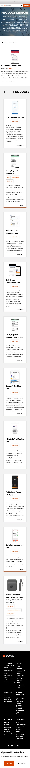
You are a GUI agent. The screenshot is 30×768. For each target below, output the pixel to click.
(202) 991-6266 (8, 679)
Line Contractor (8, 701)
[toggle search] (21, 5)
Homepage (5, 42)
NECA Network (20, 734)
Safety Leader (7, 699)
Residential (20, 680)
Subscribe (26, 5)
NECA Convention (20, 724)
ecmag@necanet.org (9, 682)
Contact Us (7, 731)
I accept (9, 763)
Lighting (19, 677)
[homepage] (7, 5)
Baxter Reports (20, 707)
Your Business (20, 684)
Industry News (20, 675)
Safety (18, 682)
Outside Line (20, 678)
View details (21, 145)
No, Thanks (21, 763)
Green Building (21, 670)
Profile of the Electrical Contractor (19, 703)
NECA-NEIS (19, 729)
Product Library (14, 42)
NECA (10, 68)
